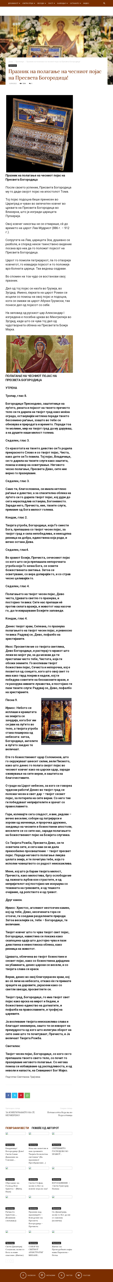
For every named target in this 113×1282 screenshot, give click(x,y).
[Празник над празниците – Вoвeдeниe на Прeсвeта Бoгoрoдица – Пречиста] (39, 1202)
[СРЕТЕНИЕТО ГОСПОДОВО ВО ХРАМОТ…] (62, 1139)
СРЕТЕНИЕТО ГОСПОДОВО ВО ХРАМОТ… (60, 1151)
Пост (50, 3)
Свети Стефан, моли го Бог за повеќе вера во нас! (38, 1186)
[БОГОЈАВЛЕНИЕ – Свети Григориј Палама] (62, 1174)
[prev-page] (7, 1261)
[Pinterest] (21, 1095)
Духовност (13, 3)
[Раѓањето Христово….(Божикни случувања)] (16, 1202)
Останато (74, 3)
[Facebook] (8, 1095)
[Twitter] (14, 1095)
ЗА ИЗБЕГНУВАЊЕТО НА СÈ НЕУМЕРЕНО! (20, 1114)
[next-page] (11, 1261)
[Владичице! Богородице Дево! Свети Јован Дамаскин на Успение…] (16, 1139)
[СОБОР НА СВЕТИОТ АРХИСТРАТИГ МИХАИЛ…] (39, 1237)
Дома (10, 61)
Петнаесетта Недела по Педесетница (59, 1114)
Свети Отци (27, 3)
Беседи (40, 3)
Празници (20, 61)
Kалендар (61, 3)
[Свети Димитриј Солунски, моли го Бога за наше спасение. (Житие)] (16, 1237)
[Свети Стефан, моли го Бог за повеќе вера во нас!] (39, 1174)
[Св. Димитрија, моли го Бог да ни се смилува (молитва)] (62, 1202)
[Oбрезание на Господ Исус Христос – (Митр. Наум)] (16, 1174)
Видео (86, 3)
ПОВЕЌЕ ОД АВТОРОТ (45, 1128)
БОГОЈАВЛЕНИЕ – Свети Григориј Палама (61, 1186)
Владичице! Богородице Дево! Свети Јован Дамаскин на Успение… (15, 1154)
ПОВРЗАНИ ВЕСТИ (17, 1128)
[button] (104, 3)
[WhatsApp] (27, 1095)
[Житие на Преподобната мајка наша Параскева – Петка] (62, 1237)
